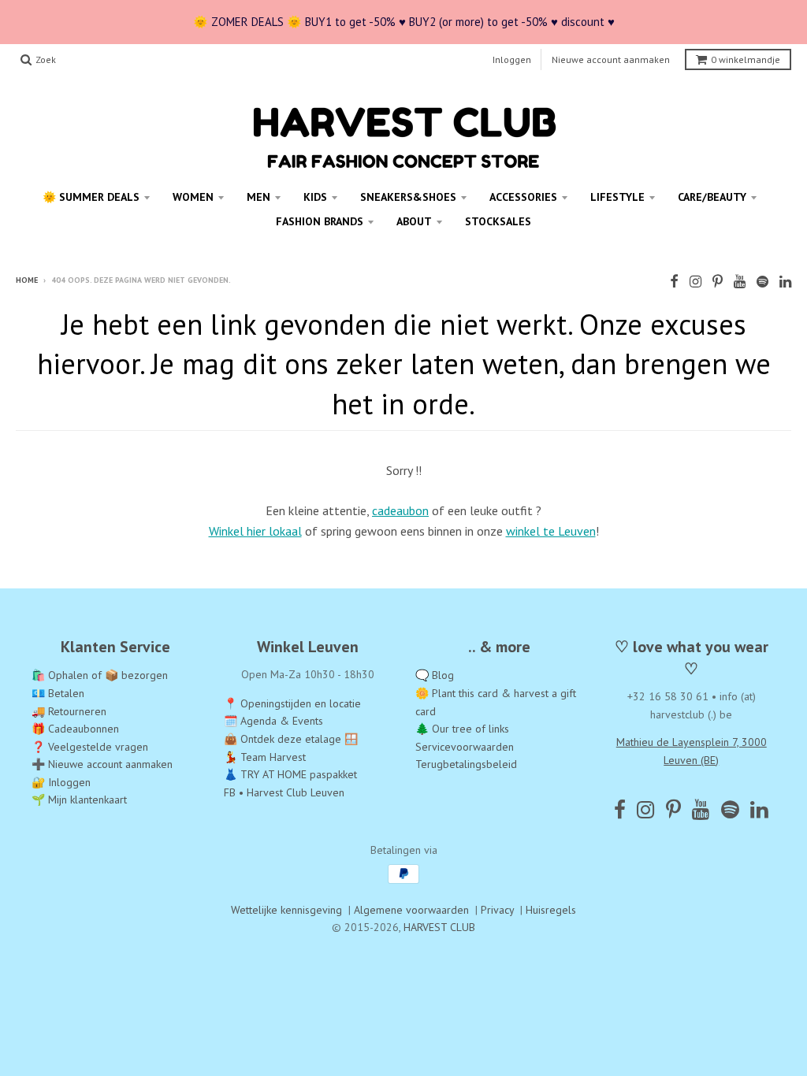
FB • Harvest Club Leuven (284, 792)
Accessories (523, 197)
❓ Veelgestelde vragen (90, 747)
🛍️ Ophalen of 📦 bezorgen (100, 675)
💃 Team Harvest (265, 757)
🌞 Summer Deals (91, 197)
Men (258, 197)
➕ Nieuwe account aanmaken (102, 764)
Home (27, 280)
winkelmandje (745, 59)
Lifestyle (617, 197)
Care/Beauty (712, 197)
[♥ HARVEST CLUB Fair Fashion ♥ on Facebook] (674, 281)
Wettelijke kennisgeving (286, 910)
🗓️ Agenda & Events (273, 721)
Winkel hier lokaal (255, 531)
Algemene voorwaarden (411, 910)
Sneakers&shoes (408, 197)
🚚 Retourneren (69, 711)
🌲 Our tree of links (462, 729)
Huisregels (551, 910)
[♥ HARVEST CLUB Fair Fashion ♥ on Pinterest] (717, 281)
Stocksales (498, 221)
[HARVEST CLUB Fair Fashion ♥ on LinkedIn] (785, 281)
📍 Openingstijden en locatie (292, 703)
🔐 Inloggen (61, 782)
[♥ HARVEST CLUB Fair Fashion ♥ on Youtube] (740, 281)
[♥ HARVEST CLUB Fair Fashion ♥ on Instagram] (695, 281)
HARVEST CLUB (439, 927)
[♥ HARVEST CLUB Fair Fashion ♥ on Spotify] (762, 281)
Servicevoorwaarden (464, 747)
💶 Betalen (58, 693)
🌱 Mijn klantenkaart (79, 799)
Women (193, 197)
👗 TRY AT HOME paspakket (290, 774)
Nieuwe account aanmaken (611, 59)
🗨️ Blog (434, 675)
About (414, 221)
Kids (315, 197)
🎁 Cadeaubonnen (75, 729)
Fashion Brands (319, 221)
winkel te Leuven (551, 531)
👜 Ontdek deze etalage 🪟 (291, 739)
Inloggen (512, 59)
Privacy (497, 910)
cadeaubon (400, 510)
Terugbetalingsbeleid (466, 764)
